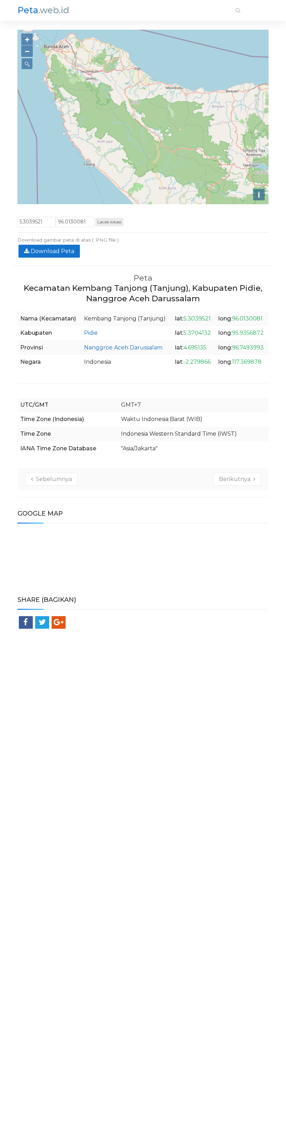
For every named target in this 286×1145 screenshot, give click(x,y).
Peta (43, 10)
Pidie (91, 333)
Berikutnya (236, 479)
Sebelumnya (52, 479)
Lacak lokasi (109, 221)
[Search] (238, 10)
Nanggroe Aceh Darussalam (123, 347)
